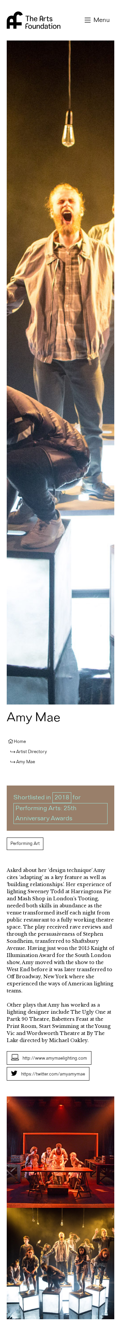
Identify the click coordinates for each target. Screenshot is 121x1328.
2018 (61, 797)
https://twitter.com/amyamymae (53, 1074)
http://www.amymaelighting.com (55, 1058)
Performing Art (25, 843)
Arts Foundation (34, 20)
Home (20, 741)
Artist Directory (31, 751)
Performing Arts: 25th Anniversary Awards (46, 813)
